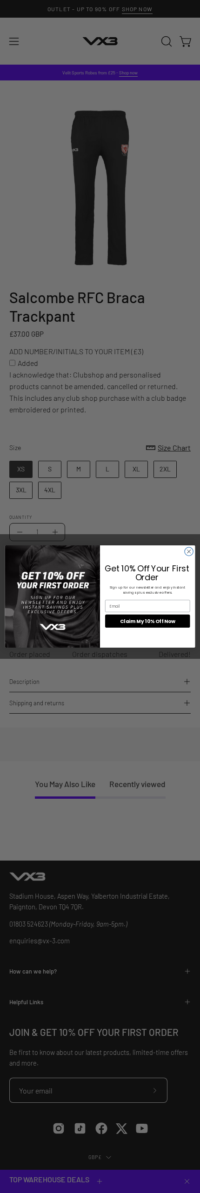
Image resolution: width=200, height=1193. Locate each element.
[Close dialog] (189, 551)
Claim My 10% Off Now (147, 621)
